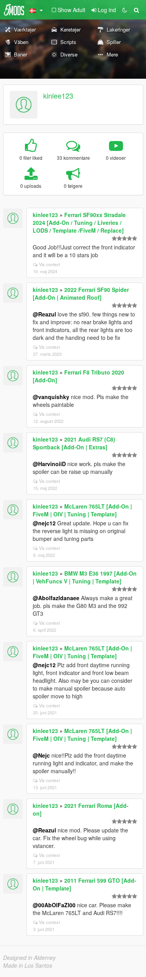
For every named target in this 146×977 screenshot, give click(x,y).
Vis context (49, 264)
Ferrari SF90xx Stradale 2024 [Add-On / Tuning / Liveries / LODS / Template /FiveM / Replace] (79, 222)
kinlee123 (58, 95)
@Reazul (44, 314)
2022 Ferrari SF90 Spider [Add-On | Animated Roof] (81, 293)
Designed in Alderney (29, 957)
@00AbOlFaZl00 (54, 905)
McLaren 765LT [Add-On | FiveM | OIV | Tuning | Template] (82, 510)
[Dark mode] (124, 9)
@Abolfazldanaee (56, 598)
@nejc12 (44, 523)
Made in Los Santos (27, 965)
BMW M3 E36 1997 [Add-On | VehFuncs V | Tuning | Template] (85, 577)
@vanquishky (51, 397)
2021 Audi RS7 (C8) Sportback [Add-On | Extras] (74, 443)
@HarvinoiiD (49, 464)
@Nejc (41, 755)
